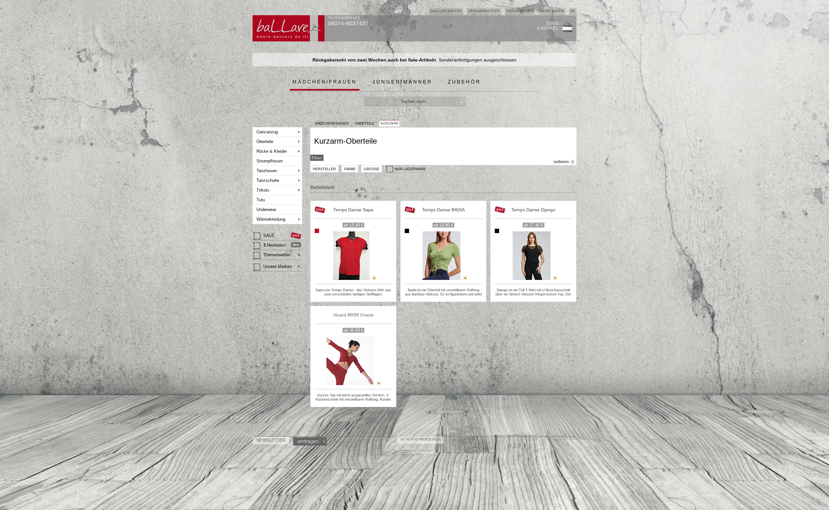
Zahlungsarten (446, 11)
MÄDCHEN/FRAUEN (331, 123)
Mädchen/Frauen (324, 81)
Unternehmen (520, 11)
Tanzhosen (266, 170)
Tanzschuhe (267, 180)
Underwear (266, 209)
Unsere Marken (277, 266)
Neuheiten (274, 245)
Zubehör (464, 81)
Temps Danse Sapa (353, 209)
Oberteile (264, 141)
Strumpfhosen (269, 161)
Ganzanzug (267, 131)
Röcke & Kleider (271, 151)
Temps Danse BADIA (443, 209)
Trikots (262, 190)
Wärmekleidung (270, 219)
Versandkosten (484, 11)
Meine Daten (552, 11)
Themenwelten (276, 254)
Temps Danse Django (533, 209)
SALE (268, 235)
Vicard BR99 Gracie (353, 314)
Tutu (260, 199)
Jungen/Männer (402, 81)
